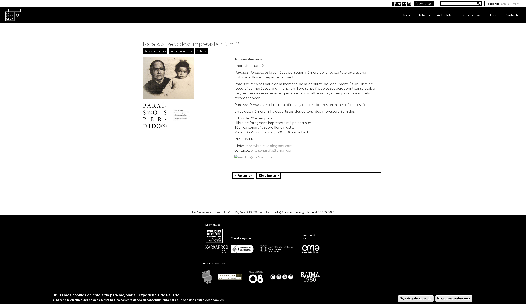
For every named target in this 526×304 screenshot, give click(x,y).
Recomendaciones (181, 51)
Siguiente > (269, 176)
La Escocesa (471, 15)
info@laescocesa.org (289, 212)
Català (505, 3)
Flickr (404, 4)
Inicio (407, 15)
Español (493, 3)
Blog (493, 15)
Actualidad (445, 15)
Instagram (409, 4)
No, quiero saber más (454, 298)
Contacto (512, 15)
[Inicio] (13, 14)
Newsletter (424, 4)
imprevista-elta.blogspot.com (268, 146)
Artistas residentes (155, 51)
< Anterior (243, 176)
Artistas (424, 15)
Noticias (201, 51)
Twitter (399, 4)
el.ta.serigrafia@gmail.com (272, 151)
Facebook (394, 4)
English (515, 3)
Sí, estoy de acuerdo (416, 298)
